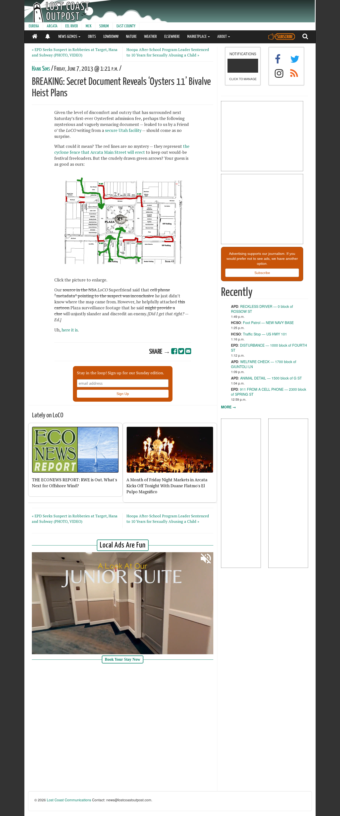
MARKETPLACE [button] (197, 37)
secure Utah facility (123, 130)
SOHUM (104, 26)
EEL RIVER (71, 26)
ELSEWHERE (172, 37)
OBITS (92, 37)
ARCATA (52, 26)
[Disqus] (122, 728)
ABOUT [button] (222, 37)
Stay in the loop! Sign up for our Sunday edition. (120, 373)
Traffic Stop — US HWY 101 (265, 333)
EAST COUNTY (125, 26)
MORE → (228, 406)
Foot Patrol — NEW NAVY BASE (268, 322)
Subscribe (262, 273)
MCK (88, 26)
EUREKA (34, 26)
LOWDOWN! (110, 37)
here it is (69, 330)
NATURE (131, 37)
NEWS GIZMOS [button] (68, 37)
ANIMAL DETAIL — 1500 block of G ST (271, 378)
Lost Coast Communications (69, 799)
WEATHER (150, 37)
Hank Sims (41, 68)
